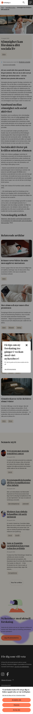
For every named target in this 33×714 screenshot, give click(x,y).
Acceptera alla (16, 700)
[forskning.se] (5, 2)
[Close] (27, 345)
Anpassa (16, 705)
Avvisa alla (16, 710)
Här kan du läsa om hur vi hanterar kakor (13, 695)
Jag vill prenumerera (10, 369)
